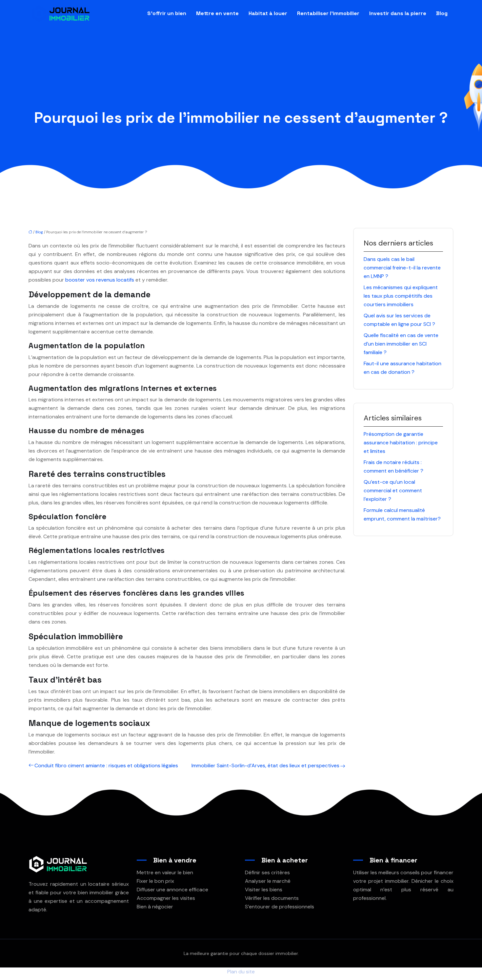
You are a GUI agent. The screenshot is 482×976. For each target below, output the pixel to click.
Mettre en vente (217, 13)
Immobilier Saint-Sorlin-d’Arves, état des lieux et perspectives (265, 765)
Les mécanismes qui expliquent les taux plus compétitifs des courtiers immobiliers (401, 296)
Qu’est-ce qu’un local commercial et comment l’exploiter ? (393, 490)
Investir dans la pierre (397, 13)
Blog (442, 13)
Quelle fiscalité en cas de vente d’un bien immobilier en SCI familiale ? (401, 344)
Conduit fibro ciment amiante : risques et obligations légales (106, 765)
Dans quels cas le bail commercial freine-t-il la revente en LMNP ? (402, 268)
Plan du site (241, 971)
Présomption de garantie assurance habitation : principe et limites (401, 443)
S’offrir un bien (166, 13)
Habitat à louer (268, 13)
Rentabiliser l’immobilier (328, 13)
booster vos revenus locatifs (99, 279)
